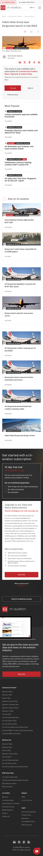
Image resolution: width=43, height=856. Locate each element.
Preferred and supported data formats (15, 780)
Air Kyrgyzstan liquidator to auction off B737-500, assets (20, 285)
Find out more (12, 95)
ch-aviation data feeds (9, 777)
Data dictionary (7, 787)
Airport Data (6, 698)
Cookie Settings (27, 800)
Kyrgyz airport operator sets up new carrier (19, 314)
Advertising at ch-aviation (11, 803)
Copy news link (34, 62)
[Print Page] (38, 32)
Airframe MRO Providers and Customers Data (17, 730)
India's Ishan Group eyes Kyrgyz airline (20, 435)
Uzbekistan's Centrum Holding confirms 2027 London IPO (18, 163)
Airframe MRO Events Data (11, 734)
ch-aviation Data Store (27, 2)
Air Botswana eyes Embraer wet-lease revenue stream (19, 147)
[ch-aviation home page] (10, 7)
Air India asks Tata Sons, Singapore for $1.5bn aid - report (20, 179)
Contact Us (6, 816)
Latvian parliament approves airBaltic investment (21, 115)
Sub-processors (27, 825)
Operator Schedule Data (10, 704)
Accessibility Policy (28, 821)
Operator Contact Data (10, 701)
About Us (5, 797)
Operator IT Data (7, 711)
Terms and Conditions (29, 812)
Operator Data (7, 695)
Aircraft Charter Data (9, 724)
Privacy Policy (26, 815)
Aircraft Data (6, 714)
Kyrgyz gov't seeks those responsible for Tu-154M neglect (21, 250)
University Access (8, 807)
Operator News (7, 692)
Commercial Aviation (15, 16)
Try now (13, 88)
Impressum (25, 818)
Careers (5, 813)
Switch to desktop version (21, 599)
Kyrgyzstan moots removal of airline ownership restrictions (19, 378)
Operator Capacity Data (10, 708)
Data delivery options (9, 783)
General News (29, 16)
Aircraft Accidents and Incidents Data (15, 727)
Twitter (19, 842)
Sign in (32, 7)
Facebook (29, 62)
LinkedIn (20, 62)
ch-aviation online (8, 2)
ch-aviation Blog (7, 800)
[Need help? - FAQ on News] (24, 32)
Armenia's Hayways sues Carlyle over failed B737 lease (21, 131)
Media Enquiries (7, 810)
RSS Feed (39, 62)
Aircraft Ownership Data (10, 717)
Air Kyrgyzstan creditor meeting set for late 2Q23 (20, 349)
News (4, 16)
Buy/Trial (21, 575)
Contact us (21, 586)
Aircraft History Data (9, 721)
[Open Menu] (39, 7)
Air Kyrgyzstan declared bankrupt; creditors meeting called (18, 407)
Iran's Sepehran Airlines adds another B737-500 (19, 221)
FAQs (23, 797)
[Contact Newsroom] (31, 32)
